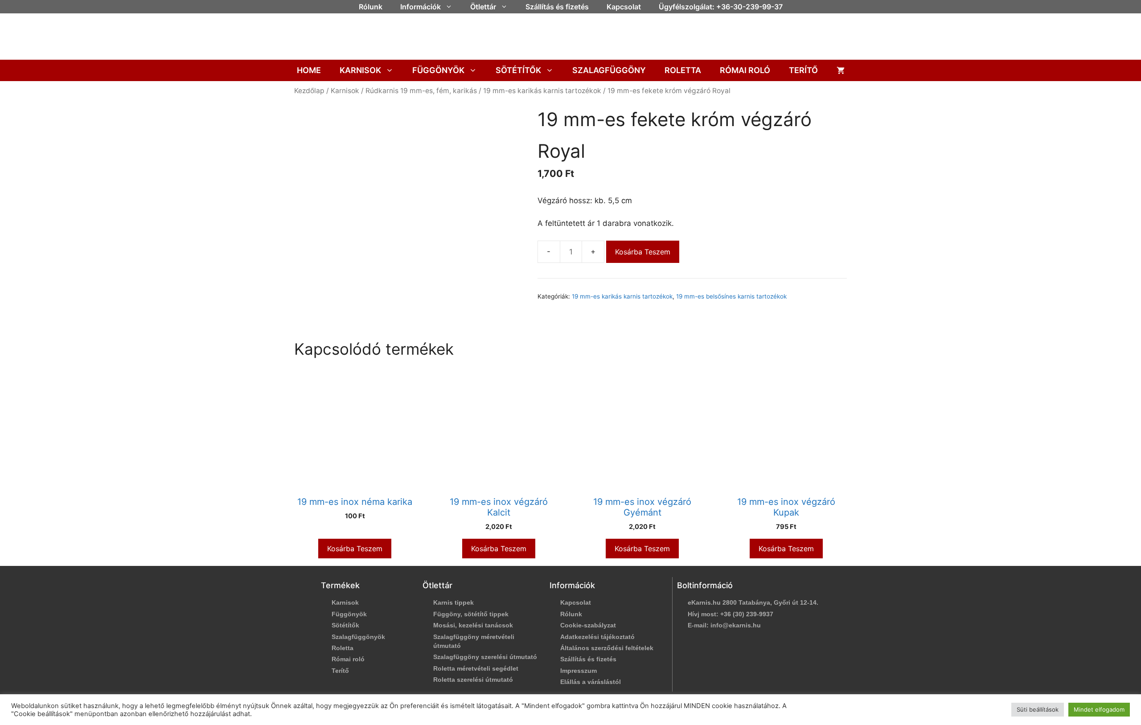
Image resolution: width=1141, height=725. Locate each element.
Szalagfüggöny (609, 70)
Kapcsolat (624, 6)
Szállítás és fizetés (557, 6)
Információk (420, 6)
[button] (451, 6)
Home (309, 70)
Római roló (745, 70)
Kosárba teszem (642, 251)
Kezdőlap (309, 90)
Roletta (683, 70)
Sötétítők (518, 70)
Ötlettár (483, 6)
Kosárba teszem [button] (354, 548)
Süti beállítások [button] (1038, 709)
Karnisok (360, 70)
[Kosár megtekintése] (840, 70)
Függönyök (438, 70)
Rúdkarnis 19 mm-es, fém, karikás (421, 90)
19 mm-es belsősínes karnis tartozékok (731, 296)
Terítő (803, 70)
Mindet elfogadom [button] (1099, 709)
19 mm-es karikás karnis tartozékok (542, 90)
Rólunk (370, 6)
